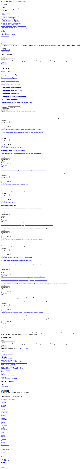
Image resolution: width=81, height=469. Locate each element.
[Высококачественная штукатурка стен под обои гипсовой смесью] (19, 294)
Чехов (2, 467)
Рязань (2, 456)
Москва (3, 442)
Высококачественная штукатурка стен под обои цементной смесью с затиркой (23, 315)
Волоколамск (4, 411)
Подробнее (4, 128)
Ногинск (3, 446)
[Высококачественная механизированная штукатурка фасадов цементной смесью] (23, 277)
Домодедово (4, 419)
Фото (2, 371)
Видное (3, 409)
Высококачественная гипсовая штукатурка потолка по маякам (19, 114)
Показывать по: (5, 108)
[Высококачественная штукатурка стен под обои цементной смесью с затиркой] (22, 312)
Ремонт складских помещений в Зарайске (12, 368)
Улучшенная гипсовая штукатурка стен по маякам (15, 187)
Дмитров (3, 418)
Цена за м (3, 126)
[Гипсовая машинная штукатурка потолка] (12, 147)
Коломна (3, 436)
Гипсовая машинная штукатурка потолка (13, 150)
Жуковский (4, 425)
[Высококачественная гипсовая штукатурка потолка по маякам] (18, 111)
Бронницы (3, 406)
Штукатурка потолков (7, 354)
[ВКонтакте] (2, 391)
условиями (3, 47)
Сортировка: (4, 107)
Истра (2, 432)
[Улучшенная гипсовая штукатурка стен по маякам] (15, 184)
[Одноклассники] (4, 391)
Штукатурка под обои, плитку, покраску (11, 361)
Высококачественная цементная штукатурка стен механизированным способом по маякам (27, 225)
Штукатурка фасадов (6, 358)
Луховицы (3, 439)
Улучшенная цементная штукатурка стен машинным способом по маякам (22, 242)
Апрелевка (3, 402)
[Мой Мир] (6, 391)
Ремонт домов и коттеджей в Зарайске (11, 367)
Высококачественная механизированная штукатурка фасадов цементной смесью (24, 280)
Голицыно (3, 415)
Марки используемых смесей (8, 360)
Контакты (3, 377)
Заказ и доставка (5, 370)
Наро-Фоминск (5, 445)
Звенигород (4, 429)
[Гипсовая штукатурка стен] (8, 202)
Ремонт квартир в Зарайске (8, 364)
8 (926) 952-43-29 (5, 13)
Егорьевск (3, 422)
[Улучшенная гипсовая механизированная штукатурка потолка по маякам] (21, 129)
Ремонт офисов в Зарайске (8, 365)
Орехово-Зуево (5, 449)
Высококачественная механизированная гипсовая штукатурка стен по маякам (23, 170)
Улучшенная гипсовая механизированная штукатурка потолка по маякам (22, 132)
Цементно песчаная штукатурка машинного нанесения (16, 260)
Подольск (3, 452)
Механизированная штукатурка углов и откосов (14, 363)
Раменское (3, 455)
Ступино (3, 462)
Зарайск (3, 428)
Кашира (3, 435)
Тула (2, 464)
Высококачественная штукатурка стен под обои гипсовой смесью (19, 298)
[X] (8, 391)
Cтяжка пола (4, 357)
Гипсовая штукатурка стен (8, 205)
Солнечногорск (5, 460)
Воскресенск (4, 412)
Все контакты (4, 386)
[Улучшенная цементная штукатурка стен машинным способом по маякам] (21, 239)
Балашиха (3, 405)
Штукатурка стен (5, 356)
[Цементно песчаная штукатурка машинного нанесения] (16, 257)
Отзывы (3, 374)
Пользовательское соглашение (9, 378)
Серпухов (3, 459)
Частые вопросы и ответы (8, 375)
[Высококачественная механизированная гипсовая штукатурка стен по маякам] (22, 166)
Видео (2, 373)
